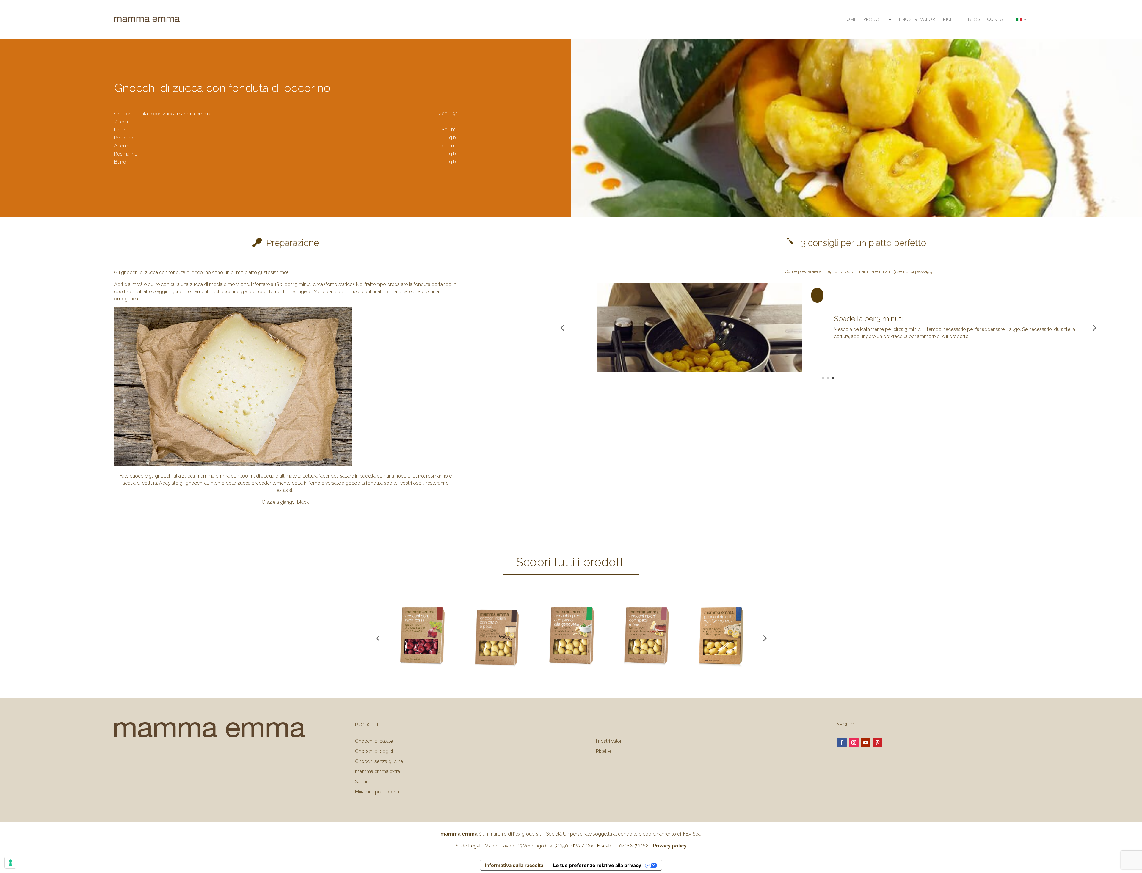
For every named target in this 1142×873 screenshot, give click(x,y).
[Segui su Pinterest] (877, 742)
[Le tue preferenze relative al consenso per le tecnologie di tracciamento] (10, 862)
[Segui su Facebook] (842, 742)
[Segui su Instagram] (854, 742)
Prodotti (875, 19)
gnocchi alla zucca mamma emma (192, 476)
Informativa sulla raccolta (514, 865)
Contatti (998, 19)
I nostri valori (917, 19)
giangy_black (294, 502)
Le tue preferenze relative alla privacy (597, 865)
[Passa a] (1022, 19)
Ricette (952, 19)
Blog (974, 19)
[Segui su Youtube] (865, 742)
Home (850, 19)
